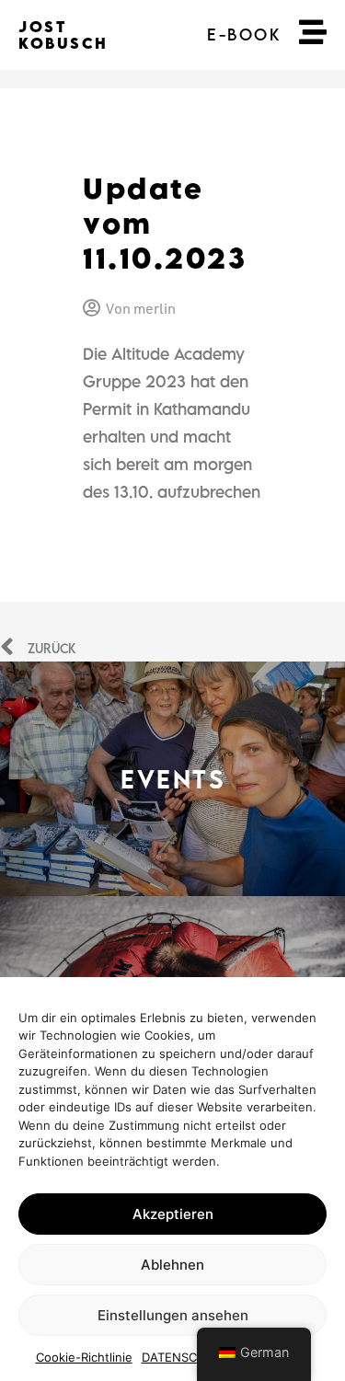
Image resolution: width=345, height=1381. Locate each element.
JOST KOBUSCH (63, 34)
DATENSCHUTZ (186, 1357)
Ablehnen (172, 1264)
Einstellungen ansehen (173, 1315)
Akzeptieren (172, 1214)
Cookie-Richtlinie (84, 1357)
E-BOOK (244, 34)
